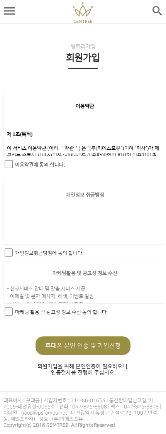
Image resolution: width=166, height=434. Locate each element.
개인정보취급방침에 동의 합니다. (49, 253)
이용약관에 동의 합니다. (40, 164)
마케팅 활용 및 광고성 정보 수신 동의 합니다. (61, 312)
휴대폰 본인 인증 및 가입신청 (83, 345)
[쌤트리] (83, 12)
